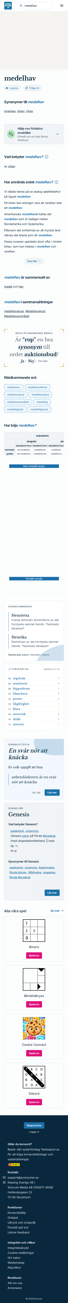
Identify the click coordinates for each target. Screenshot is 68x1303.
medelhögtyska (39, 409)
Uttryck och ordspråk (22, 1222)
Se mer (55, 910)
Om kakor (14, 1257)
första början (18, 872)
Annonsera (15, 1288)
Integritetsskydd (18, 1248)
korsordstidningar (35, 1154)
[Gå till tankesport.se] (34, 1164)
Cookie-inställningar (21, 1252)
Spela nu (34, 955)
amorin (18, 724)
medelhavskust (14, 311)
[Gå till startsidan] (8, 5)
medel (8, 286)
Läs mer (52, 792)
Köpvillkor (14, 1267)
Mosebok (49, 836)
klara (16, 709)
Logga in (34, 1131)
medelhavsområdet (18, 401)
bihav (20, 111)
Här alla (36, 792)
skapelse (49, 872)
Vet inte (42, 361)
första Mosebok (20, 877)
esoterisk (19, 714)
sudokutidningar (18, 1159)
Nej (31, 361)
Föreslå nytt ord (18, 1227)
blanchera (20, 693)
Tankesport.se (50, 1149)
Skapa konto (34, 1125)
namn (25, 836)
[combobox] (37, 5)
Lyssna (14, 87)
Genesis (18, 814)
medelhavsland (40, 394)
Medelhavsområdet (16, 316)
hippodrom (21, 688)
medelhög (42, 401)
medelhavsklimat (37, 387)
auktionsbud (40, 354)
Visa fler (32, 261)
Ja (22, 361)
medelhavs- (14, 387)
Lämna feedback (19, 1232)
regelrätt (19, 678)
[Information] (46, 157)
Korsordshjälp (17, 1212)
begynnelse (46, 867)
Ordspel (13, 1217)
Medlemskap (16, 1262)
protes (17, 698)
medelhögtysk (15, 409)
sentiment (20, 683)
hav (21, 286)
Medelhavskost (35, 311)
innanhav (10, 111)
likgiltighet (21, 704)
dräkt (17, 719)
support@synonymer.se (23, 1177)
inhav (29, 111)
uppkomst (17, 831)
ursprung (32, 831)
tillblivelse (34, 872)
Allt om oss (15, 1283)
